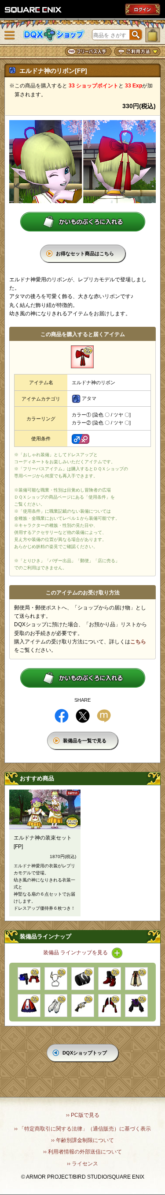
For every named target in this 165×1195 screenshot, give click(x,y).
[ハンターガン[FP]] (83, 1006)
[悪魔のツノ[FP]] (56, 979)
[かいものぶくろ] (153, 35)
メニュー (9, 35)
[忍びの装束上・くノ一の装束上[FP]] (29, 979)
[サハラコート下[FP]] (136, 979)
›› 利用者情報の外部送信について (82, 1152)
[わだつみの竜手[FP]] (56, 1006)
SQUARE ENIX (33, 10)
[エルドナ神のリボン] (82, 356)
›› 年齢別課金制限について (82, 1140)
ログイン (143, 9)
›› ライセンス (82, 1164)
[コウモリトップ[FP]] (136, 1006)
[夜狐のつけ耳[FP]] (110, 1006)
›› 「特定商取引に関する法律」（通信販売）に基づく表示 (82, 1129)
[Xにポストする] (83, 716)
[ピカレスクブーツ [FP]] (110, 979)
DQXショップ (54, 34)
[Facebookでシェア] (62, 716)
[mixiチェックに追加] (104, 716)
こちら (138, 642)
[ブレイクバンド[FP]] (83, 979)
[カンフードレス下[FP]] (29, 1006)
